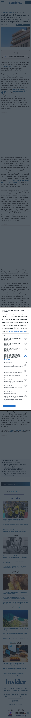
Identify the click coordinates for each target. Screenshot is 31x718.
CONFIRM (9, 405)
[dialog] (15, 359)
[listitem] (15, 335)
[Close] (28, 310)
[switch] (25, 339)
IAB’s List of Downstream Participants (17, 331)
